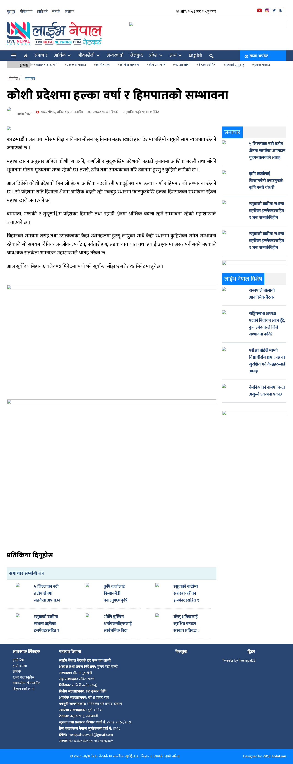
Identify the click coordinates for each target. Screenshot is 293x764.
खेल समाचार (157, 65)
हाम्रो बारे (42, 11)
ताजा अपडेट (259, 56)
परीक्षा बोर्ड (182, 65)
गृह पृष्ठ (11, 11)
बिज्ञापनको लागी (23, 689)
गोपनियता (26, 11)
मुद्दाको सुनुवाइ (234, 65)
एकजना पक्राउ (76, 65)
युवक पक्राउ (262, 65)
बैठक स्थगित (206, 65)
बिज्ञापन (69, 11)
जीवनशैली (86, 55)
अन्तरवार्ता (115, 55)
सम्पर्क (56, 11)
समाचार (40, 55)
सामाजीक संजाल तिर (26, 683)
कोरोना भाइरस (129, 65)
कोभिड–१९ (103, 65)
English (195, 55)
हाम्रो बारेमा (20, 666)
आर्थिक (60, 55)
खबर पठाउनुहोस (23, 677)
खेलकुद (136, 55)
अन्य (172, 55)
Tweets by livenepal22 (238, 660)
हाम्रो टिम (18, 660)
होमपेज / (14, 79)
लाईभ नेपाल (24, 114)
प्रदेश (153, 55)
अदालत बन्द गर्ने (46, 65)
